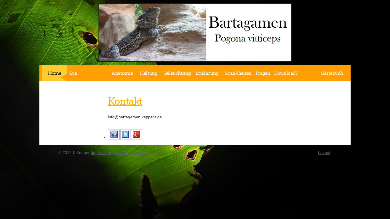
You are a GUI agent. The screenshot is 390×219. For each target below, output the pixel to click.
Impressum (101, 152)
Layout (324, 152)
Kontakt (125, 101)
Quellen (140, 152)
